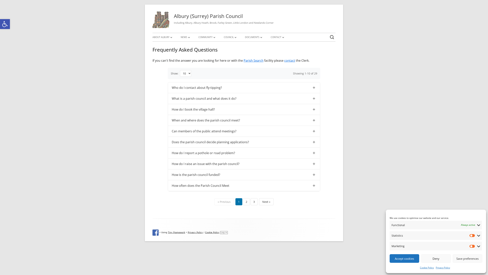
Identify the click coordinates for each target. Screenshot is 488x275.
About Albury (160, 37)
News (184, 37)
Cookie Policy (427, 267)
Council (229, 37)
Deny (436, 258)
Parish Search (253, 60)
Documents (252, 37)
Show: (174, 73)
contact (289, 60)
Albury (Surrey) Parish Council (208, 16)
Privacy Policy (443, 267)
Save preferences (467, 258)
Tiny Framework (176, 232)
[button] (5, 24)
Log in (224, 232)
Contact (276, 37)
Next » (266, 202)
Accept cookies (404, 258)
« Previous (224, 202)
